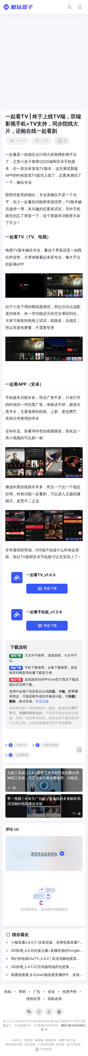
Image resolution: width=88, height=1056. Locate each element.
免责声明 (69, 991)
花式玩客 (30, 1044)
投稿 (7, 991)
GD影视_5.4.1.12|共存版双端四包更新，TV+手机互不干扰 (42, 967)
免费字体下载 (66, 1040)
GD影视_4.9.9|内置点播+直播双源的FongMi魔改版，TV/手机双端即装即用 (45, 950)
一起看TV (20, 745)
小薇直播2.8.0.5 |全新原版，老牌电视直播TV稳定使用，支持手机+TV (46, 942)
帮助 (22, 991)
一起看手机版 (49, 745)
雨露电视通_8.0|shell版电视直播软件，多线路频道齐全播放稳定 (45, 975)
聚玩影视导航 (14, 1044)
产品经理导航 (46, 1044)
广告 (36, 991)
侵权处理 (33, 998)
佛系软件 (51, 1040)
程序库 (29, 1040)
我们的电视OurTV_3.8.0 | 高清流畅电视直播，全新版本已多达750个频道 (44, 958)
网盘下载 (50, 588)
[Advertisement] (44, 64)
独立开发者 (74, 1044)
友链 (51, 991)
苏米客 (60, 1044)
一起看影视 (21, 755)
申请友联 (46, 1049)
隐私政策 (55, 998)
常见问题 (42, 701)
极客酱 (39, 1040)
